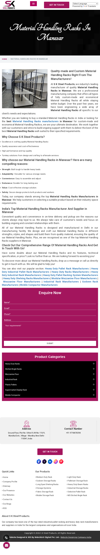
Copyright (28, 533)
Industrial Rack (11, 379)
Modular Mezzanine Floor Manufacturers (74, 278)
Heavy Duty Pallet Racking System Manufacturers (70, 275)
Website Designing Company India (76, 537)
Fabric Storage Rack (44, 492)
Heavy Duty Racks (12, 364)
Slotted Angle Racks (13, 369)
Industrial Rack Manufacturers (61, 281)
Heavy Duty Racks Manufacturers (70, 271)
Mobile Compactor (12, 395)
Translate (92, 6)
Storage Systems (43, 488)
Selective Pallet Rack (76, 492)
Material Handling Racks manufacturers (36, 121)
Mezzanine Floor (12, 374)
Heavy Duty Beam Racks (77, 484)
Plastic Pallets (11, 385)
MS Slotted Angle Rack (77, 495)
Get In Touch (56, 5)
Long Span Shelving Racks (47, 484)
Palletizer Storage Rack (77, 481)
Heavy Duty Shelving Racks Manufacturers (26, 278)
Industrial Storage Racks (77, 488)
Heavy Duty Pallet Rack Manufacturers (67, 268)
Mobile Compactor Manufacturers (39, 285)
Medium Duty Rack (44, 477)
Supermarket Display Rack (16, 390)
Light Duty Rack (74, 477)
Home (4, 59)
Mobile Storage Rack (45, 495)
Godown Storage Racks (46, 481)
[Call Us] (6, 537)
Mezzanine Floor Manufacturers (21, 281)
